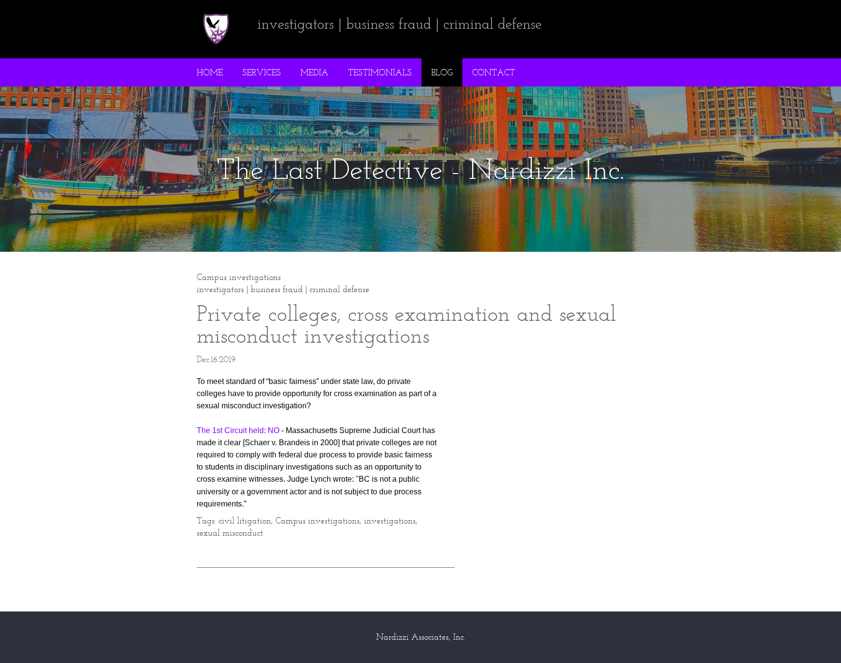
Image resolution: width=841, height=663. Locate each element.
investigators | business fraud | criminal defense (283, 289)
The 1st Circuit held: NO (238, 430)
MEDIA (314, 72)
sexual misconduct (230, 532)
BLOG (442, 72)
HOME (210, 72)
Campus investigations (317, 520)
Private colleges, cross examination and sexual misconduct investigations (406, 324)
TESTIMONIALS (380, 72)
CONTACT (493, 72)
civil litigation (245, 520)
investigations (390, 520)
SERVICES (261, 72)
